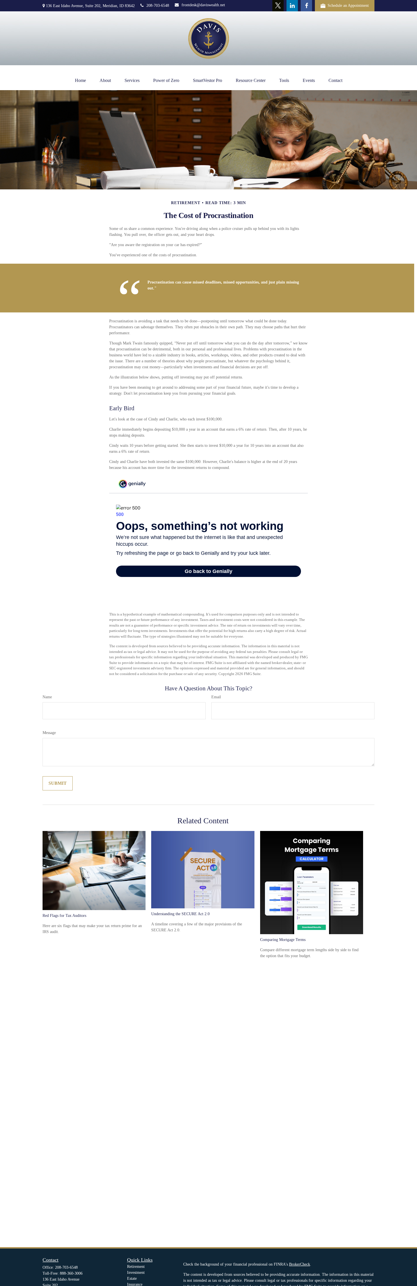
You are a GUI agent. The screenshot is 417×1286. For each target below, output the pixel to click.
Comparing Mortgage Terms (283, 940)
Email (216, 697)
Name (47, 697)
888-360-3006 (71, 1273)
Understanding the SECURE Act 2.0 (180, 914)
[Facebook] (306, 5)
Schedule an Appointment (348, 5)
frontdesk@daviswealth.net (203, 5)
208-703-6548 (157, 5)
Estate (132, 1278)
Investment (136, 1272)
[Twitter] (278, 5)
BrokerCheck (299, 1264)
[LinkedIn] (292, 5)
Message (49, 733)
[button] (80, 80)
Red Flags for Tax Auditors (64, 915)
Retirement (136, 1266)
